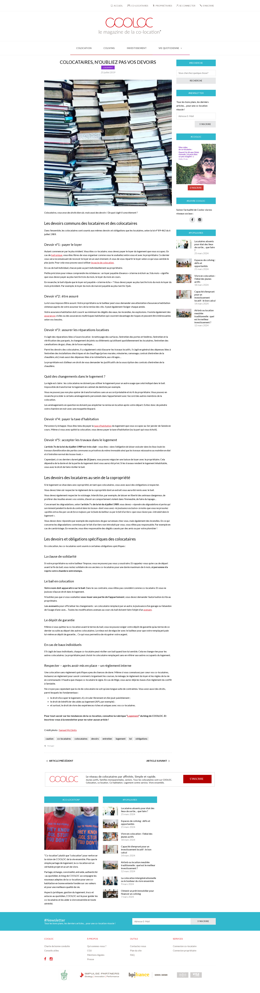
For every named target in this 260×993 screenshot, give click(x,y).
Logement (108, 67)
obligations (141, 738)
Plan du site (136, 950)
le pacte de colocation (102, 262)
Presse (90, 959)
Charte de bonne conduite (57, 946)
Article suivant (156, 760)
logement (120, 738)
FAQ (132, 955)
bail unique (56, 255)
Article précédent (61, 760)
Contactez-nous (138, 946)
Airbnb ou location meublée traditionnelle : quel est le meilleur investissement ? (204, 316)
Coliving (109, 48)
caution (49, 738)
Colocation (83, 48)
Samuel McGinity (68, 730)
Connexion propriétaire (184, 950)
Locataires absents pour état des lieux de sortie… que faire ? (204, 246)
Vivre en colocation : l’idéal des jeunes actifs (204, 278)
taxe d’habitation (102, 425)
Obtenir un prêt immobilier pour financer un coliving (137, 892)
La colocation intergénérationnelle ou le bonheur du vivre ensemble (138, 879)
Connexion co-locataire (185, 946)
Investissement (137, 48)
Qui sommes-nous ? (96, 946)
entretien (107, 738)
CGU (89, 950)
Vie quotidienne (169, 48)
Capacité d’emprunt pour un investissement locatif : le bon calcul (204, 296)
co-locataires (64, 738)
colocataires (81, 738)
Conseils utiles (51, 950)
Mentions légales (95, 955)
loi (130, 738)
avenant (148, 609)
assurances (50, 315)
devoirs (95, 738)
